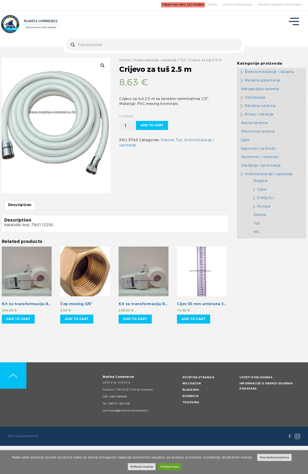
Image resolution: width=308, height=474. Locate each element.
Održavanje (255, 97)
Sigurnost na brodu (258, 148)
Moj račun (191, 383)
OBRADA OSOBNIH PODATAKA (279, 5)
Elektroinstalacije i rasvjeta (269, 71)
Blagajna (190, 390)
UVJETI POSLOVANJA (237, 5)
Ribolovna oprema (258, 131)
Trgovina (190, 402)
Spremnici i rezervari (260, 156)
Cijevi (262, 189)
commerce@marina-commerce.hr (125, 410)
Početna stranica (198, 377)
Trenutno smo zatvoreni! (183, 5)
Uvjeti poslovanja (255, 377)
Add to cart (151, 125)
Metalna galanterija (262, 80)
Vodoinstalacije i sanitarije (155, 60)
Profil (212, 5)
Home (124, 60)
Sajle (245, 140)
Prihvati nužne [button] (142, 467)
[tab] (19, 205)
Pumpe (264, 206)
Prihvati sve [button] (170, 467)
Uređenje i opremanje (261, 165)
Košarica (190, 396)
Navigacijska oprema (260, 88)
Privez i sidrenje (259, 114)
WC (256, 231)
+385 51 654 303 (119, 403)
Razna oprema (254, 122)
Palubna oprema (260, 105)
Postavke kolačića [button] (274, 457)
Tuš (183, 60)
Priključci (265, 197)
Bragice (260, 180)
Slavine (167, 140)
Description (19, 204)
